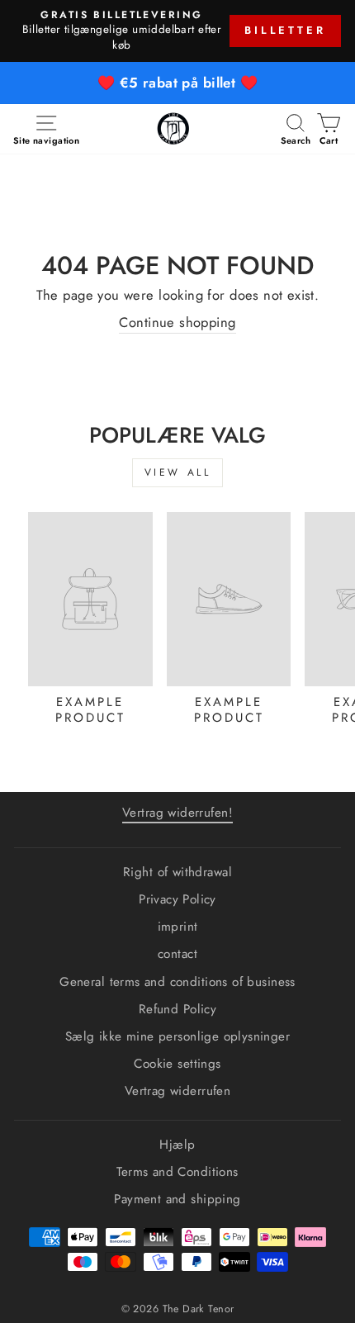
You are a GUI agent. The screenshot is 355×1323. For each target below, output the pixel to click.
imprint (178, 927)
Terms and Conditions (177, 1172)
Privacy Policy (177, 899)
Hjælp (177, 1145)
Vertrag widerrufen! (177, 813)
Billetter (285, 30)
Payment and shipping (177, 1199)
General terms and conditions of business (177, 982)
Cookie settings (177, 1064)
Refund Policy (177, 1009)
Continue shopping (177, 322)
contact (177, 954)
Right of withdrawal (177, 872)
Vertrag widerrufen (177, 1091)
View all (177, 472)
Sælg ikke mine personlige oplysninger (177, 1036)
